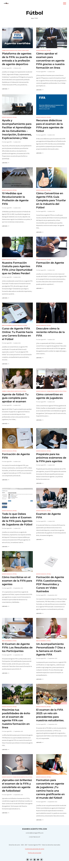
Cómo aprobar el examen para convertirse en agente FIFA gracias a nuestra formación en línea (50, 60)
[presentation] (17, 38)
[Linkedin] (41, 859)
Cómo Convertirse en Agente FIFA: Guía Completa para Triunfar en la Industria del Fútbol (51, 200)
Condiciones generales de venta (34, 849)
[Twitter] (31, 859)
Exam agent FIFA (8, 68)
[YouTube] (38, 859)
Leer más (5, 89)
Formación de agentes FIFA (9, 50)
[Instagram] (34, 859)
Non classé (25, 50)
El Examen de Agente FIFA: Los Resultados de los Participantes (17, 647)
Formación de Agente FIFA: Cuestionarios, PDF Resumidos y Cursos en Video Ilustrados (50, 584)
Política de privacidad (34, 853)
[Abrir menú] (64, 3)
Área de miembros (7, 325)
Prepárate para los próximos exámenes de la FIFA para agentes (51, 458)
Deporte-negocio (41, 50)
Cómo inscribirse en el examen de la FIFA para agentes (17, 581)
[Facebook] (27, 859)
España (4, 391)
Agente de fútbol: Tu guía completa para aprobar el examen (15, 398)
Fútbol (20, 50)
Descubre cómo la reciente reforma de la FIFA (50, 332)
